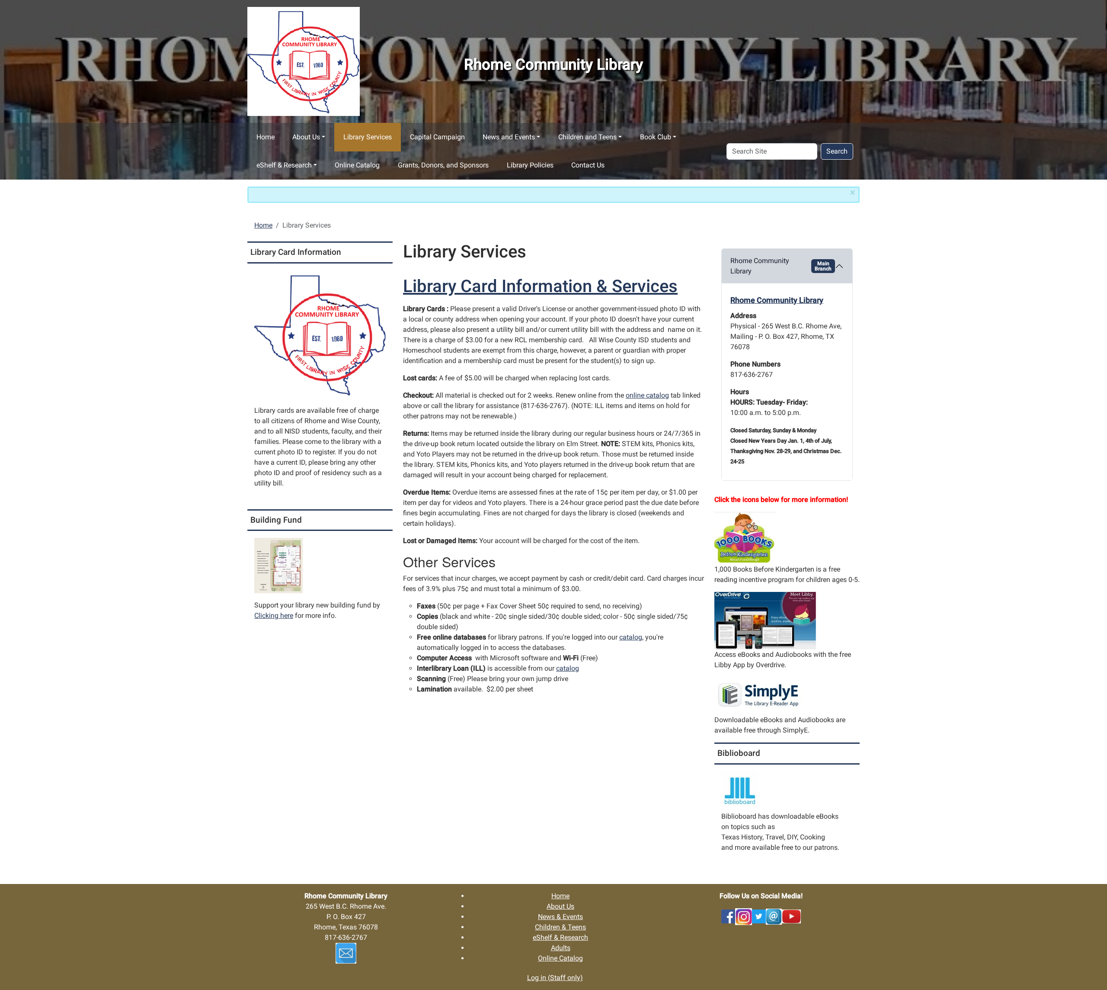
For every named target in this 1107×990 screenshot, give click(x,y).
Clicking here (273, 615)
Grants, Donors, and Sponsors (443, 165)
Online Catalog (357, 165)
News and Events (509, 137)
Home (265, 137)
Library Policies (530, 165)
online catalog (647, 395)
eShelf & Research (284, 165)
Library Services (367, 137)
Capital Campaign (437, 137)
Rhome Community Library (781, 266)
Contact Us (588, 165)
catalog (630, 637)
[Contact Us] (774, 916)
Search (837, 151)
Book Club (655, 137)
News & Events (560, 917)
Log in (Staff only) (555, 978)
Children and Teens (587, 137)
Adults (560, 948)
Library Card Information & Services (540, 286)
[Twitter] (759, 916)
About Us (306, 137)
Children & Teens (560, 927)
